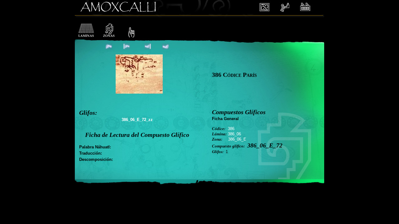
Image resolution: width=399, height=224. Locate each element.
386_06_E (237, 139)
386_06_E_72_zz (137, 119)
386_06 (234, 134)
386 (231, 128)
